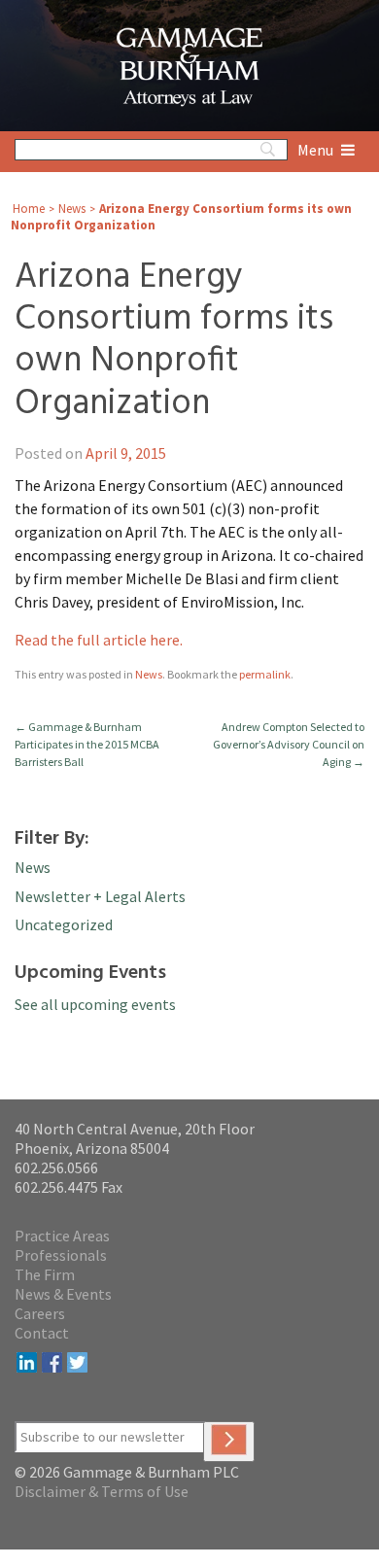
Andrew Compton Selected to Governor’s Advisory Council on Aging (288, 744)
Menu (316, 149)
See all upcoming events (95, 1004)
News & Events (63, 1294)
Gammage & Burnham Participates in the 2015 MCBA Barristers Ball (87, 744)
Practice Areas (62, 1235)
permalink (265, 674)
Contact (42, 1332)
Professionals (61, 1255)
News (72, 208)
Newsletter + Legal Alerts (100, 896)
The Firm (45, 1274)
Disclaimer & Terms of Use (102, 1491)
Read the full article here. (99, 639)
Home (29, 208)
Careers (40, 1313)
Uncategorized (64, 924)
